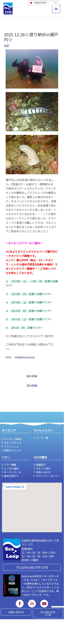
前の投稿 (32, 376)
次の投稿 (32, 385)
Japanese (39, 2)
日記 (6, 46)
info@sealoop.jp (25, 357)
